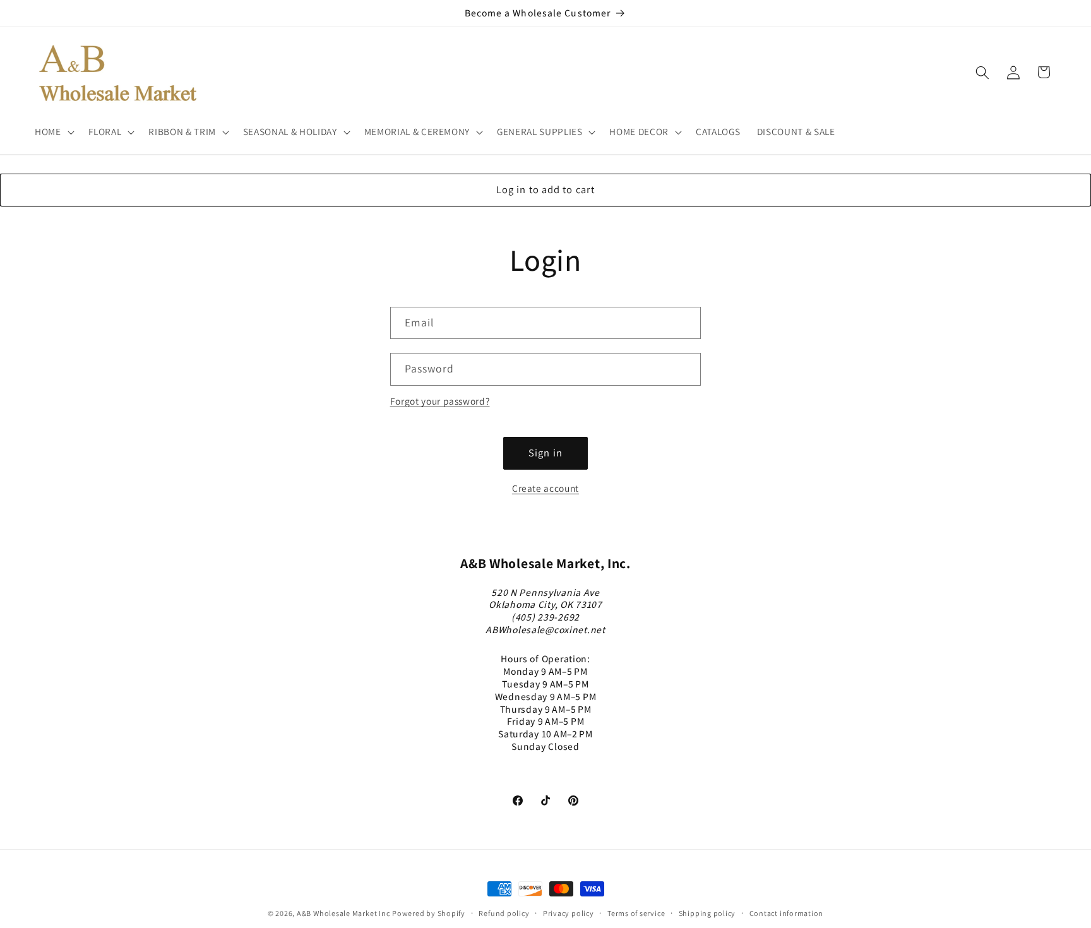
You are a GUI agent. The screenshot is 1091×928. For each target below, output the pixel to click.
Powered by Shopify (428, 913)
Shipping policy (707, 913)
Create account (545, 488)
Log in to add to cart (545, 189)
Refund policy (504, 913)
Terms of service (636, 913)
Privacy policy (568, 913)
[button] (53, 131)
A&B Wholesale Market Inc (343, 913)
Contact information (786, 913)
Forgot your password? (440, 401)
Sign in (545, 453)
